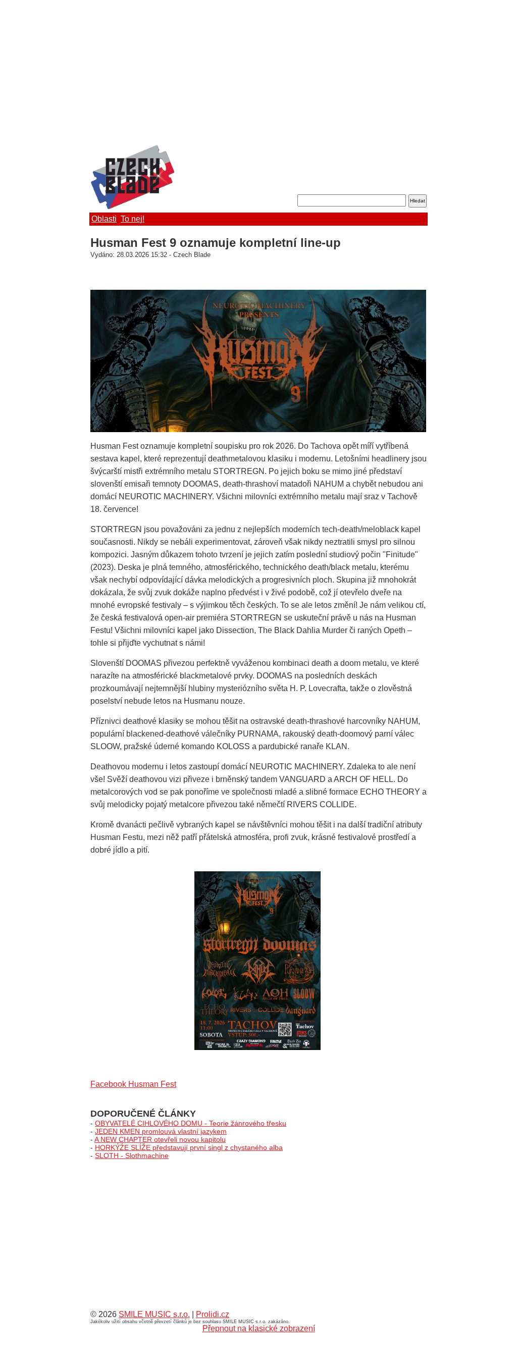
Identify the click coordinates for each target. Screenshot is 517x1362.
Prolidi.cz (212, 1314)
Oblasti (104, 219)
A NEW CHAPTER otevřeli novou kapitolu (160, 1139)
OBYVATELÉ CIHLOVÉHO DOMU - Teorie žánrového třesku (190, 1123)
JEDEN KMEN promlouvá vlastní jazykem (161, 1131)
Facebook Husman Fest (133, 1084)
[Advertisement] (258, 73)
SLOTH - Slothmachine (132, 1155)
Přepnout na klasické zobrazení (258, 1328)
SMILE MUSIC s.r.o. (154, 1314)
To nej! (132, 219)
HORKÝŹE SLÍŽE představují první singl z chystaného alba (189, 1147)
